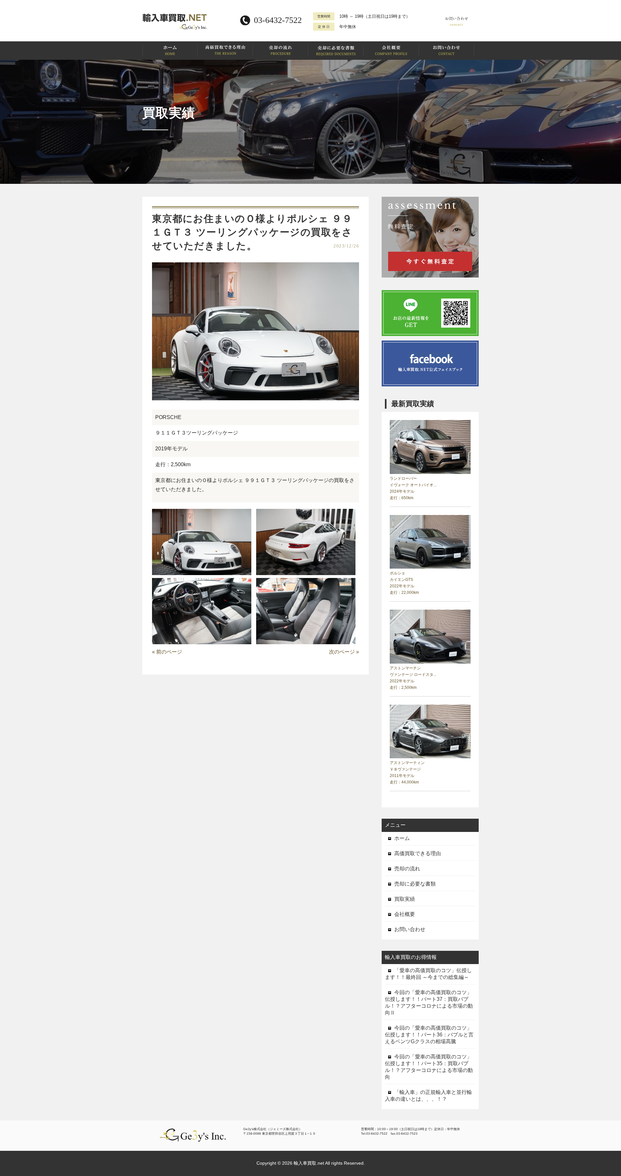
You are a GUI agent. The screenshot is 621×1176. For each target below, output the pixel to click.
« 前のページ (167, 652)
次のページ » (344, 652)
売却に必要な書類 (415, 884)
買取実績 (404, 899)
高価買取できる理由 (417, 853)
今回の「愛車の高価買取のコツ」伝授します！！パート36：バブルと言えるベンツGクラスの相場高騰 (429, 1034)
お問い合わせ (409, 929)
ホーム (402, 838)
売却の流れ (407, 868)
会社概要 (404, 914)
